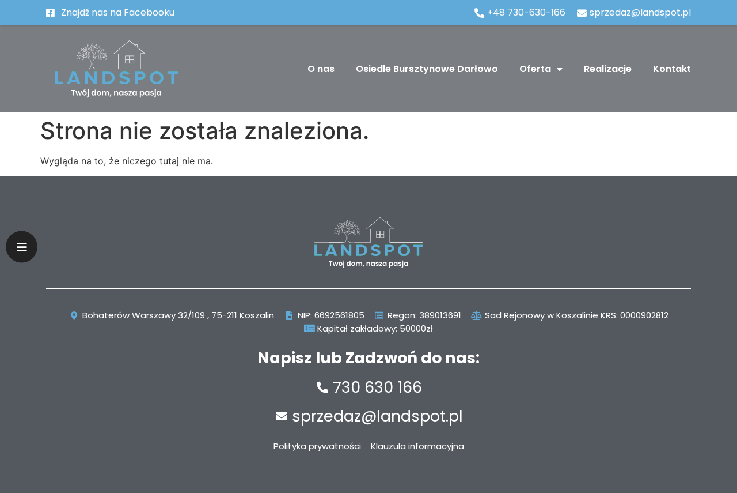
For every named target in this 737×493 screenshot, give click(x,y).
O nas (321, 69)
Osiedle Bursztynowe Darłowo (427, 69)
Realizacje (608, 69)
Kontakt (672, 69)
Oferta (535, 69)
